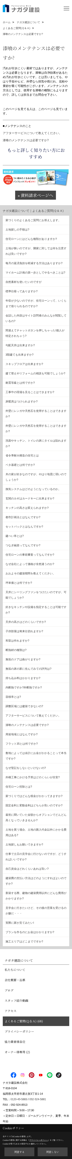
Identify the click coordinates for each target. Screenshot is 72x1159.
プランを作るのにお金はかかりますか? (30, 932)
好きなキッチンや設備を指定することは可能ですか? (36, 609)
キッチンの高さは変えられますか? (27, 507)
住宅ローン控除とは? (19, 786)
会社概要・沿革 (15, 980)
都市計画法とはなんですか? (23, 517)
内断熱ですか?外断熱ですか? (24, 687)
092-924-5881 (37, 1099)
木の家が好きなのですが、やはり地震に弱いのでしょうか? (36, 477)
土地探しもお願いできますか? (24, 844)
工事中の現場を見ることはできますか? (30, 392)
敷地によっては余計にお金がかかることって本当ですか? (36, 755)
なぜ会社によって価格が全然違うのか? (30, 564)
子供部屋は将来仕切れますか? (24, 631)
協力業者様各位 (15, 1042)
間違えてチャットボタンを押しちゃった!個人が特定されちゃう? (35, 333)
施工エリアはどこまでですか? (24, 941)
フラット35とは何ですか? (22, 743)
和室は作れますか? (17, 640)
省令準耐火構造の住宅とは (22, 455)
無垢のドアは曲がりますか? (23, 659)
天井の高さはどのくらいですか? (26, 621)
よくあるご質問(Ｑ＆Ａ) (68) (24, 1021)
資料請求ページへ (37, 195)
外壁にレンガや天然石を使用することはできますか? (36, 413)
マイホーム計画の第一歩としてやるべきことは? (35, 272)
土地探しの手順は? (17, 229)
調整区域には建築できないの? (24, 706)
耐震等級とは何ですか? (20, 382)
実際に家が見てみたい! (20, 922)
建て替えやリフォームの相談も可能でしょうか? (35, 373)
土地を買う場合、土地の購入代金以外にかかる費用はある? (36, 832)
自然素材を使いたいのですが (24, 281)
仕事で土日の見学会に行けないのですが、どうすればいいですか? (36, 856)
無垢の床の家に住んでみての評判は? (28, 668)
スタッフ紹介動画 (16, 1000)
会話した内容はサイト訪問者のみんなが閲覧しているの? (36, 318)
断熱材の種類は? (16, 650)
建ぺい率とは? (15, 535)
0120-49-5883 (19, 1099)
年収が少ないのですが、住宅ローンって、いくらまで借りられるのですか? (36, 303)
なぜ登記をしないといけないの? (26, 767)
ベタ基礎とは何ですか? (20, 464)
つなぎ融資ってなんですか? (23, 545)
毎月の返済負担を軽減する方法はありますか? (34, 263)
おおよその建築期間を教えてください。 (30, 573)
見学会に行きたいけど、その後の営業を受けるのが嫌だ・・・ (36, 910)
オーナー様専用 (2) (17, 1052)
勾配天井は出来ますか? (20, 345)
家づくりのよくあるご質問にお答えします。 (33, 220)
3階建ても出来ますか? (19, 354)
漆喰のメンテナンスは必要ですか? (26, 140)
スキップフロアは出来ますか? (24, 364)
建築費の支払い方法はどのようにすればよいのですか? (36, 881)
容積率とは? (13, 696)
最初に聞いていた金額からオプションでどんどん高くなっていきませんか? (36, 817)
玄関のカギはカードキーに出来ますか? (30, 498)
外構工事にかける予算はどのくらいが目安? (33, 777)
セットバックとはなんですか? (24, 526)
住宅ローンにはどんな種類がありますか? (31, 238)
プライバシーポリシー (19, 1031)
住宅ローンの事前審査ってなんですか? (30, 554)
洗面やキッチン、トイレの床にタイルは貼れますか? (36, 443)
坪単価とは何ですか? (19, 582)
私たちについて (15, 970)
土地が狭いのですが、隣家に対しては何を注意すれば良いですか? (36, 251)
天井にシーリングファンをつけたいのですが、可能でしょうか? (36, 595)
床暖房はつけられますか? (21, 401)
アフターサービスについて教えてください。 (32, 133)
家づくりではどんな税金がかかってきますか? (34, 796)
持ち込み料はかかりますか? (23, 678)
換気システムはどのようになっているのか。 (33, 489)
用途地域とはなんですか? (21, 734)
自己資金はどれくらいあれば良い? (27, 868)
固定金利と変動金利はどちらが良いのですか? (34, 805)
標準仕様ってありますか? (21, 291)
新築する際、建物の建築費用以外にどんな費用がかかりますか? (36, 895)
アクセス (10, 1011)
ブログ (9, 990)
